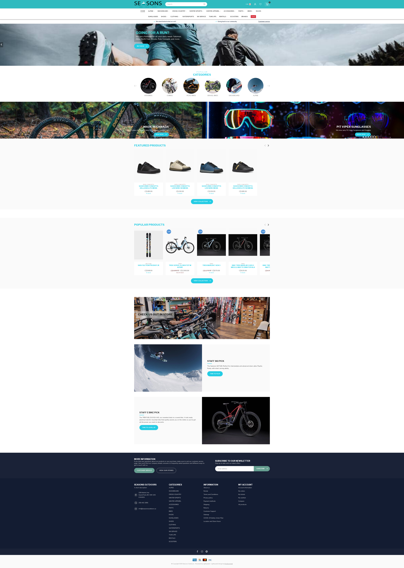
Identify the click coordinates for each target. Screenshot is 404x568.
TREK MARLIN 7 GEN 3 (211, 265)
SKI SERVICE (201, 17)
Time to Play (215, 374)
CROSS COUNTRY (178, 11)
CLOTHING (174, 17)
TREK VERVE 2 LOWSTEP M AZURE (180, 266)
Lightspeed (206, 564)
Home (142, 11)
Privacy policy (208, 498)
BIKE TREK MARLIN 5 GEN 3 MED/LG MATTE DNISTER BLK (243, 266)
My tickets (241, 494)
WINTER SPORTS (195, 11)
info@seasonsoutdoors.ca (147, 509)
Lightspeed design (217, 564)
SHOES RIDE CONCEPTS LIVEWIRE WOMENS (180, 187)
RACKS (258, 11)
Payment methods (210, 501)
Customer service (264, 22)
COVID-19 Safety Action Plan (213, 518)
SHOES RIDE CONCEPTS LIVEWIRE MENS (211, 187)
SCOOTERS (234, 17)
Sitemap (206, 515)
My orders (241, 491)
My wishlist (242, 498)
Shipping (206, 505)
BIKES (250, 11)
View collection (201, 202)
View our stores (166, 470)
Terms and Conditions (211, 494)
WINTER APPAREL (212, 11)
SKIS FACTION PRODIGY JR (148, 265)
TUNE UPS (212, 17)
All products (242, 505)
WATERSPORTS (188, 17)
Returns (206, 508)
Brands (244, 17)
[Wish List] (260, 4)
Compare (241, 501)
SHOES (163, 17)
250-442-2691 (143, 503)
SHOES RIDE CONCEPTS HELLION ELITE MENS (148, 187)
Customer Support (210, 511)
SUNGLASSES (153, 17)
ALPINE (150, 11)
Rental (206, 491)
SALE (253, 17)
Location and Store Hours (212, 521)
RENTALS (222, 17)
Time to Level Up (148, 427)
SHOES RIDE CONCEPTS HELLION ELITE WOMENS (243, 187)
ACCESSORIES (229, 11)
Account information (245, 488)
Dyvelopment (229, 564)
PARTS (240, 11)
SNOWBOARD (162, 11)
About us (207, 488)
